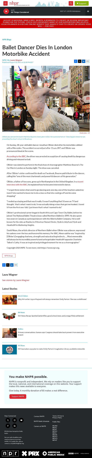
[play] (6, 11)
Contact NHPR (39, 416)
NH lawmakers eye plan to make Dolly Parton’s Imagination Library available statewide (51, 349)
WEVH (54, 431)
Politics (20, 329)
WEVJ (54, 433)
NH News (21, 312)
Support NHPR (18, 396)
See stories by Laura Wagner (15, 280)
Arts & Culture (23, 296)
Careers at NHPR (40, 426)
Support (82, 3)
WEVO (54, 437)
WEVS (54, 440)
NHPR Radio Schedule (41, 421)
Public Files (56, 422)
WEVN (54, 435)
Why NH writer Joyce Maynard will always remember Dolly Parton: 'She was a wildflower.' (52, 299)
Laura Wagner (16, 60)
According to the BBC (16, 156)
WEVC (54, 427)
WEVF (54, 429)
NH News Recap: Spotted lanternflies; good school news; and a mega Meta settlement (51, 316)
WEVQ (54, 438)
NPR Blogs (6, 39)
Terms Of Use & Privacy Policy (58, 417)
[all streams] (88, 11)
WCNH (54, 426)
